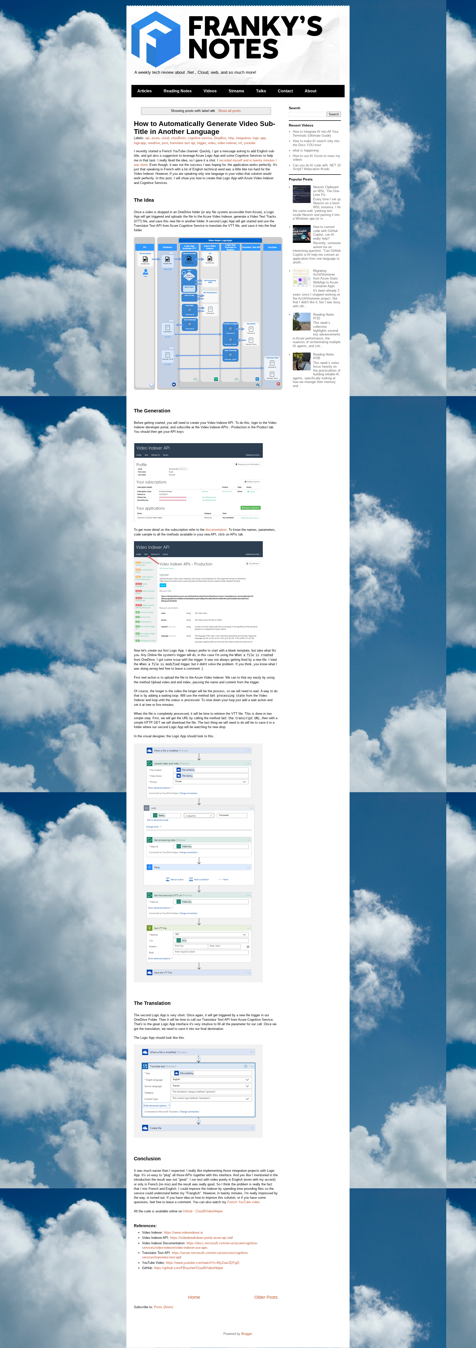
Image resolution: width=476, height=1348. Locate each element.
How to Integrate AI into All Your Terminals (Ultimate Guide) (315, 133)
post (165, 143)
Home (194, 1297)
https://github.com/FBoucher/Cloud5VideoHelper (188, 1268)
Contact (285, 91)
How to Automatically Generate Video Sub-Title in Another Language (204, 127)
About (310, 91)
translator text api (182, 143)
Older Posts (266, 1297)
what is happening (306, 150)
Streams (236, 91)
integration (243, 138)
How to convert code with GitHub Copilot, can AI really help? (325, 232)
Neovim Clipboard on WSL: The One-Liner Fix (326, 191)
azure (155, 138)
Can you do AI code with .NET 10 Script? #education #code (317, 167)
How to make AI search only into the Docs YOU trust (316, 143)
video (211, 143)
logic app (259, 138)
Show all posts (229, 111)
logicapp (140, 143)
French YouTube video (243, 1202)
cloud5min (178, 138)
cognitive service (200, 138)
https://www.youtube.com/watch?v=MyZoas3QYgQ (202, 1263)
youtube (249, 143)
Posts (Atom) (163, 1307)
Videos (210, 91)
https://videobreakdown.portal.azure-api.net (201, 1238)
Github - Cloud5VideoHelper (202, 1211)
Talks (261, 91)
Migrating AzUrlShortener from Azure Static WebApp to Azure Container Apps (325, 278)
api (147, 138)
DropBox (220, 138)
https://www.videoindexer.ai (183, 1232)
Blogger (246, 1334)
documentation (216, 530)
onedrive (154, 143)
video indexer (226, 143)
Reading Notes (178, 91)
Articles (144, 91)
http (231, 138)
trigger (201, 143)
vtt (240, 143)
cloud (165, 138)
